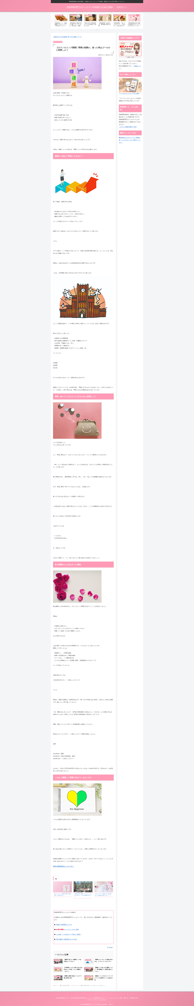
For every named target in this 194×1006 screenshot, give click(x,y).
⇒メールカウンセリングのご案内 (129, 93)
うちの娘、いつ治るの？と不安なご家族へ (68, 934)
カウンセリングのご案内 (71, 929)
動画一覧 (126, 998)
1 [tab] (94, 30)
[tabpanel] (60, 20)
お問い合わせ (103, 999)
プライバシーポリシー (93, 999)
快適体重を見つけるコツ (100, 998)
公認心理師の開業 (58, 41)
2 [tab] (97, 30)
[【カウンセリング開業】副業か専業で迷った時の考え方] (62, 886)
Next (142, 20)
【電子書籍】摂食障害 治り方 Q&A (66, 939)
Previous (52, 20)
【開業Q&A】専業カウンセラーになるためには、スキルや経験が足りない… (82, 895)
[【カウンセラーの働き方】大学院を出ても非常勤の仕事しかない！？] (103, 886)
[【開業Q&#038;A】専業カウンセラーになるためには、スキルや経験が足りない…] (83, 886)
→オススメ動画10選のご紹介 (128, 127)
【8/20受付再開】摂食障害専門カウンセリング (81, 998)
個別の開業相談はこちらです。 (63, 866)
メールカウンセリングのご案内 (114, 998)
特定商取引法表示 (134, 998)
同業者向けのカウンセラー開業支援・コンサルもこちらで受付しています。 (130, 140)
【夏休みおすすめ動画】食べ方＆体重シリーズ (67, 37)
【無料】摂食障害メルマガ (63, 924)
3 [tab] (99, 30)
